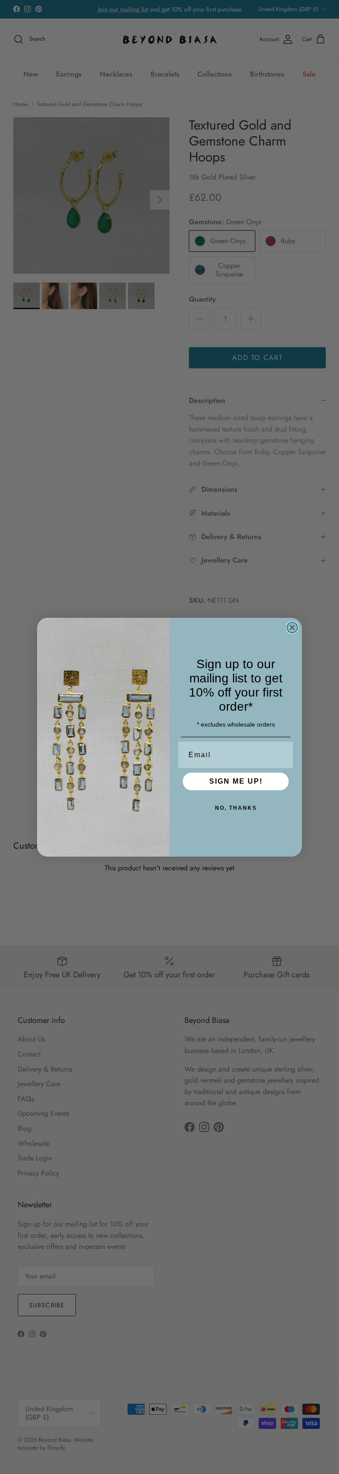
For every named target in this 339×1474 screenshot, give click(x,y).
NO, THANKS (236, 808)
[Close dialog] (292, 627)
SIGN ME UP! (236, 781)
